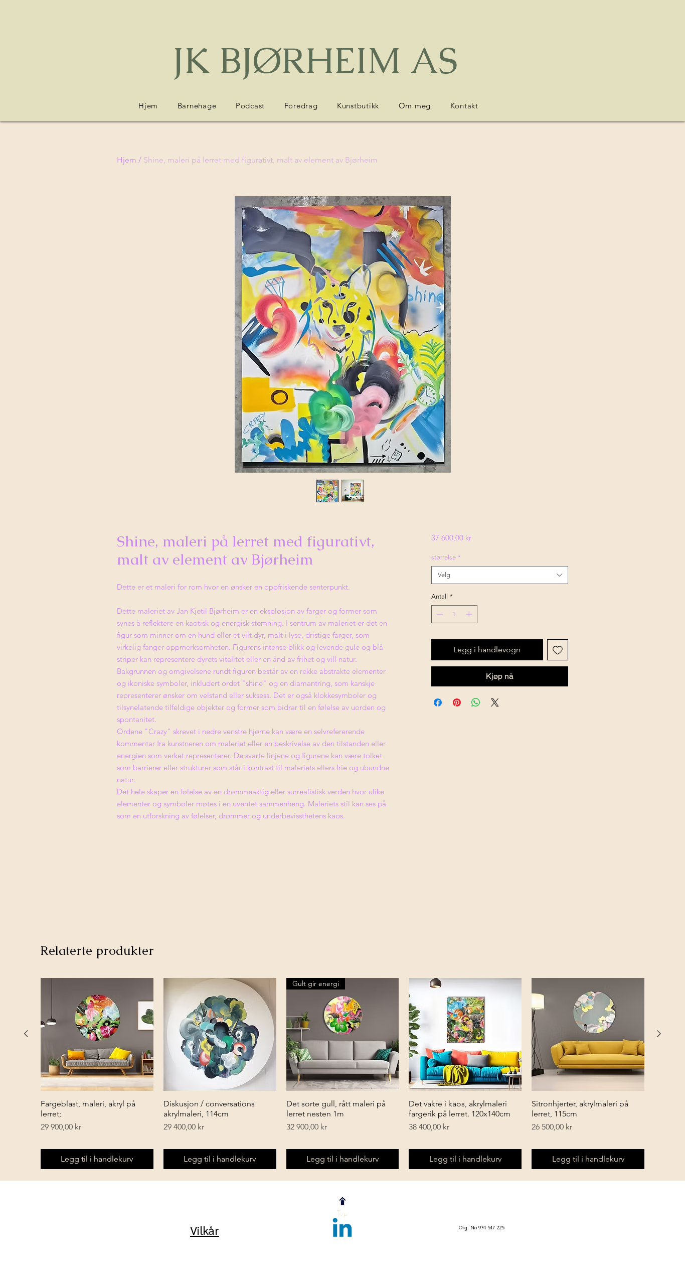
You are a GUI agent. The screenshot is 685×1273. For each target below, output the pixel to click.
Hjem (126, 160)
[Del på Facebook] (438, 702)
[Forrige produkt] (26, 1034)
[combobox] (499, 575)
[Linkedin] (342, 1229)
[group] (342, 1073)
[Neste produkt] (659, 1034)
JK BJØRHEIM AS (315, 60)
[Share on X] (495, 702)
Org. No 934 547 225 (481, 1227)
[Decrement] (439, 614)
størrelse (446, 557)
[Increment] (470, 614)
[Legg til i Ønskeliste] (557, 649)
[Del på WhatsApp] (476, 702)
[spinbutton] (454, 614)
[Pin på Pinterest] (457, 702)
